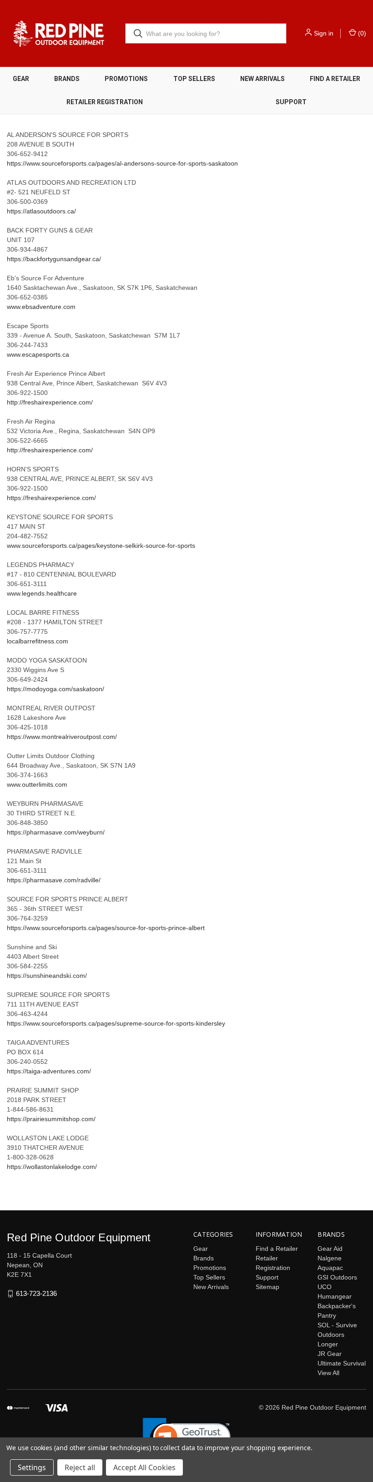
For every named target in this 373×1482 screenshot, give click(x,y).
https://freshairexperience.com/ (51, 497)
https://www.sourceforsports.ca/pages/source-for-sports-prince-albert (106, 927)
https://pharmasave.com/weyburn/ (56, 832)
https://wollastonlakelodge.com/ (52, 1166)
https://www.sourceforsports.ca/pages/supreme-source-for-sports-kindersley (116, 1023)
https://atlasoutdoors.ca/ (41, 211)
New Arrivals (262, 78)
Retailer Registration (104, 102)
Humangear (335, 1296)
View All (328, 1372)
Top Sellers (194, 78)
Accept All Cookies (144, 1467)
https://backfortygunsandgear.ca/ (54, 259)
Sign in (323, 33)
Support (291, 102)
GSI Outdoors (337, 1277)
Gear (21, 78)
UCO (325, 1286)
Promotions (126, 78)
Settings (32, 1467)
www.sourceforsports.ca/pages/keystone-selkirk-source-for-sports (101, 545)
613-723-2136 (36, 1293)
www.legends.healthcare (42, 593)
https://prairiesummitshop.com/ (51, 1119)
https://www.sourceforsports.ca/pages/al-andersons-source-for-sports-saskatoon (122, 163)
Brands (67, 78)
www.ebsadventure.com (41, 306)
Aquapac (330, 1267)
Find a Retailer (335, 78)
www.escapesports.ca (38, 354)
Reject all (80, 1467)
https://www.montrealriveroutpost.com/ (62, 736)
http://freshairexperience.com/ (50, 402)
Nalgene (330, 1258)
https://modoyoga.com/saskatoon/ (55, 689)
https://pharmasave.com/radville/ (54, 880)
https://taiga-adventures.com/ (49, 1071)
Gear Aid (330, 1248)
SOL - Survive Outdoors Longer (337, 1334)
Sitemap (267, 1286)
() (361, 33)
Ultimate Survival (342, 1363)
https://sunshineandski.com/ (47, 975)
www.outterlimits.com (37, 784)
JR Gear (330, 1353)
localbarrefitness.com (37, 641)
